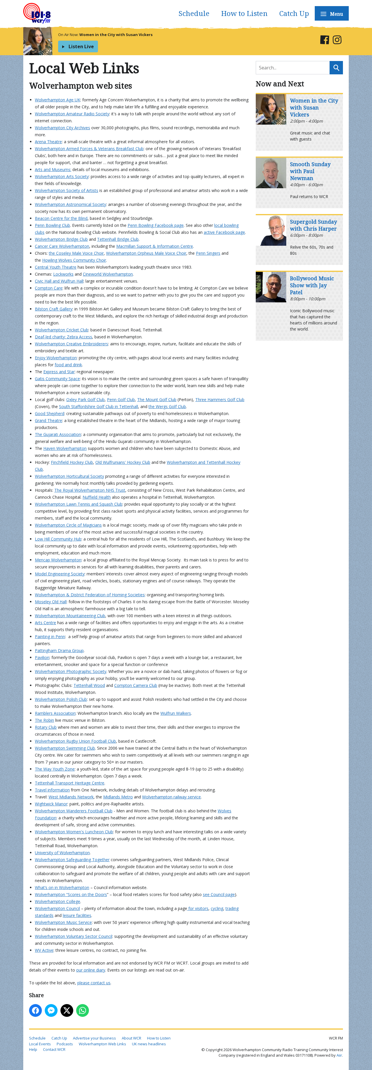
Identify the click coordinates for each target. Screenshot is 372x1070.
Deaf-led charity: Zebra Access (63, 337)
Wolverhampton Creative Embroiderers (71, 344)
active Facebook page (224, 232)
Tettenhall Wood (89, 685)
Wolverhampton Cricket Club (61, 330)
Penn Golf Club (121, 399)
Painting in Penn (50, 636)
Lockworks (63, 274)
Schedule (194, 13)
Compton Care (48, 288)
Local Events (40, 1043)
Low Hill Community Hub (58, 539)
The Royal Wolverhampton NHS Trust (89, 490)
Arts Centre (45, 622)
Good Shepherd (49, 413)
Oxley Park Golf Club (85, 399)
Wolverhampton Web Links (102, 1043)
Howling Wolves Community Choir (74, 260)
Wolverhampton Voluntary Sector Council (73, 936)
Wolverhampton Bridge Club (61, 239)
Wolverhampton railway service (171, 797)
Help (33, 1049)
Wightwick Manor (51, 804)
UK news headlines (149, 1043)
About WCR (131, 1038)
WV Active (44, 950)
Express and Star (59, 371)
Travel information (52, 790)
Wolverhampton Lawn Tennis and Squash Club (78, 504)
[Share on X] (66, 1010)
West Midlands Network (71, 797)
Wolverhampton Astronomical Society (70, 204)
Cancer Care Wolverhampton (62, 246)
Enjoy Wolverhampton (56, 357)
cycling (217, 908)
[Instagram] (336, 40)
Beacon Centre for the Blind (61, 218)
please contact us (93, 982)
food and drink (68, 364)
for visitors (197, 908)
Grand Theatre (48, 420)
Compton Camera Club (135, 685)
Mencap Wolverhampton (58, 560)
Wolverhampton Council (57, 908)
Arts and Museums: (53, 169)
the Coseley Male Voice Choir (76, 253)
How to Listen (244, 13)
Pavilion (42, 657)
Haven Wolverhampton (65, 448)
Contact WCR (54, 1049)
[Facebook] (324, 40)
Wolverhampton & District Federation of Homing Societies (90, 594)
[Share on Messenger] (51, 1010)
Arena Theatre (48, 141)
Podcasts (65, 1043)
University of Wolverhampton (62, 852)
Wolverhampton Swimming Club (65, 748)
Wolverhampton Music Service (63, 922)
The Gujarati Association (58, 434)
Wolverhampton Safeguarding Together (72, 859)
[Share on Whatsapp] (82, 1010)
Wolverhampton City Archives (62, 127)
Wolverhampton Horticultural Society (69, 476)
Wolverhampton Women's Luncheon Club (74, 831)
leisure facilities (77, 915)
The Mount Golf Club (156, 399)
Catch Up (294, 13)
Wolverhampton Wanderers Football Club (73, 811)
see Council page (219, 894)
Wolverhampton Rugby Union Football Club (75, 741)
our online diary (90, 970)
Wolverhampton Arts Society (62, 176)
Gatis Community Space (57, 378)
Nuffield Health (97, 497)
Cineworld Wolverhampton (108, 274)
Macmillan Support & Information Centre (154, 246)
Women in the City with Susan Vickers (116, 34)
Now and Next (280, 83)
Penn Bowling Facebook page (156, 225)
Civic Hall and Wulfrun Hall (59, 281)
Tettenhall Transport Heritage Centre (69, 783)
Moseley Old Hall (51, 601)
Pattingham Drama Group (59, 650)
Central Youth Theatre (55, 267)
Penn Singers (208, 253)
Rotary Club (46, 727)
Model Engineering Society (60, 574)
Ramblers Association (55, 713)
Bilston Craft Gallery (53, 309)
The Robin (44, 720)
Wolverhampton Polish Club (61, 699)
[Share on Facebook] (35, 1010)
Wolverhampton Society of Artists (66, 190)
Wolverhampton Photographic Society (70, 671)
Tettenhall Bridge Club (118, 239)
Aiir (339, 1055)
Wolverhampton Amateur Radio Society (72, 113)
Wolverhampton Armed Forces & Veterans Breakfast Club (89, 148)
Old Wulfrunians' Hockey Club (122, 462)
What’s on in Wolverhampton (62, 887)
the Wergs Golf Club (167, 406)
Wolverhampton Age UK (57, 100)
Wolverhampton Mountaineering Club (70, 615)
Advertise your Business (94, 1038)
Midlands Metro (118, 797)
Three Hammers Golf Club (219, 399)
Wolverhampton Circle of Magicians (68, 525)
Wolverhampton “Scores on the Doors (71, 894)
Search (336, 67)
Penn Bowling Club (52, 225)
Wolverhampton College (57, 901)
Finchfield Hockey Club (72, 462)
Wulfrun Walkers (175, 713)
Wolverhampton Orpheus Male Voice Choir (146, 253)
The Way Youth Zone (55, 769)
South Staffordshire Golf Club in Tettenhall (98, 406)
